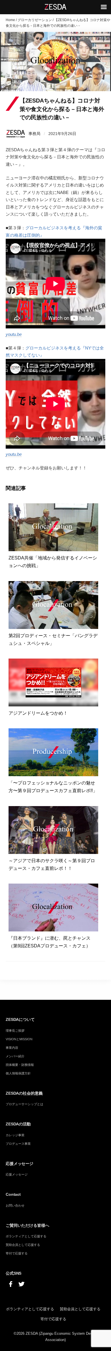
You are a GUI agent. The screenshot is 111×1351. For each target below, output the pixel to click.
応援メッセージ (17, 1174)
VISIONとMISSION (19, 1039)
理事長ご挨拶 (15, 1030)
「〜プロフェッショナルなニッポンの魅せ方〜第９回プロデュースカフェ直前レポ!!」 (53, 786)
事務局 (34, 133)
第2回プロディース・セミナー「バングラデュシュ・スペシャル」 (53, 639)
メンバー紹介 (15, 1056)
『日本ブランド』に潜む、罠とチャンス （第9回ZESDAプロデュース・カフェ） (52, 942)
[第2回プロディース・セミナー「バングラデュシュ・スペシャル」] (53, 604)
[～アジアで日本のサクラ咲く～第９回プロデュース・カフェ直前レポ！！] (53, 829)
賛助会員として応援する (23, 1244)
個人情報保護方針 (18, 1073)
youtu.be (14, 334)
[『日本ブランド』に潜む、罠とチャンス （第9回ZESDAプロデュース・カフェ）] (53, 907)
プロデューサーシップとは (24, 1104)
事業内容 (12, 1047)
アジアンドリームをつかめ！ (40, 713)
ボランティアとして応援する (26, 1236)
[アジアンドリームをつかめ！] (53, 682)
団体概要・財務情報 (20, 1064)
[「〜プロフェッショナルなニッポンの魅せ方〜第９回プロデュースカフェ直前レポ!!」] (53, 751)
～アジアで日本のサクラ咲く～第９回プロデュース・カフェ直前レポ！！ (52, 864)
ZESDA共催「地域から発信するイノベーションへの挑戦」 (53, 561)
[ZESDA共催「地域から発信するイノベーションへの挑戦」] (53, 526)
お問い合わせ (15, 1205)
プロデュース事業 (18, 1143)
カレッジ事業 (15, 1135)
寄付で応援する (17, 1253)
